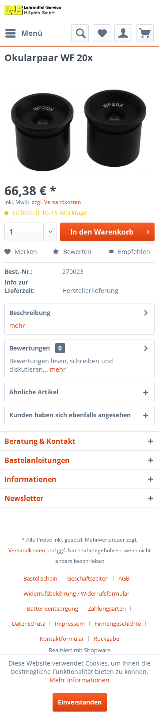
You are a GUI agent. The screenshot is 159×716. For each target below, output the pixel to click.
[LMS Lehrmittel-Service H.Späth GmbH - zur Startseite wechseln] (32, 12)
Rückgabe (106, 639)
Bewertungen (29, 348)
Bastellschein (40, 578)
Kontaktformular (62, 639)
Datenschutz (28, 623)
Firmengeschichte (118, 623)
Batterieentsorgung (52, 608)
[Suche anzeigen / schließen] (80, 33)
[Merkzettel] (101, 33)
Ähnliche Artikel (33, 392)
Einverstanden (80, 702)
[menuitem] (23, 33)
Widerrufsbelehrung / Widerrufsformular (76, 593)
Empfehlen (133, 251)
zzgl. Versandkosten (56, 202)
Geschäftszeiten (88, 578)
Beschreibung (29, 312)
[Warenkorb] (145, 33)
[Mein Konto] (123, 33)
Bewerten (76, 251)
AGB (123, 578)
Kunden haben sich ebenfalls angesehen (70, 415)
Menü (31, 33)
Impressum (70, 623)
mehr (17, 325)
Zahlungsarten (107, 608)
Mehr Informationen (79, 680)
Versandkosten (26, 550)
